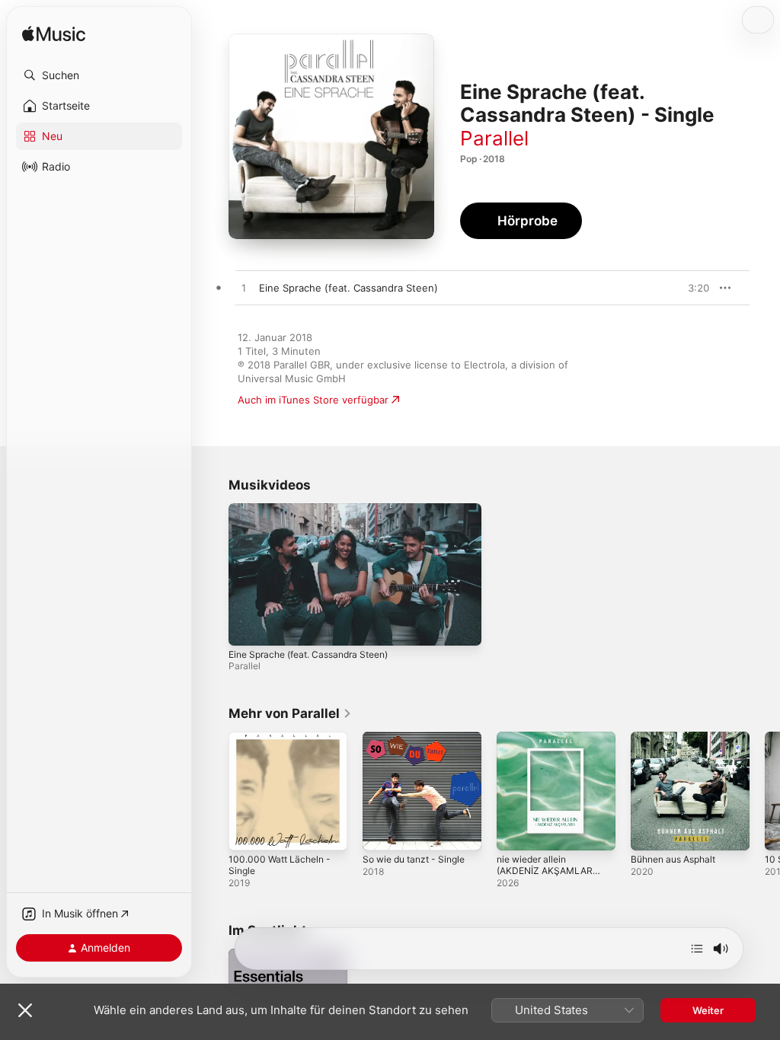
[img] (53, 34)
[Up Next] (697, 948)
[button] (99, 75)
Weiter (708, 1010)
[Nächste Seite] (764, 791)
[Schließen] (25, 1010)
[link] (290, 713)
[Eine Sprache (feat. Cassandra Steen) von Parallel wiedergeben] (244, 288)
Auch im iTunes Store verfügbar (313, 400)
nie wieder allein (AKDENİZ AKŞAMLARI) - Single (547, 870)
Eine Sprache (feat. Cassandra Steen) (308, 654)
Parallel (494, 138)
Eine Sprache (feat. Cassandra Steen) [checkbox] (348, 288)
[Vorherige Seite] (213, 791)
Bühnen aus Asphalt (673, 859)
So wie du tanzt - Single (414, 859)
